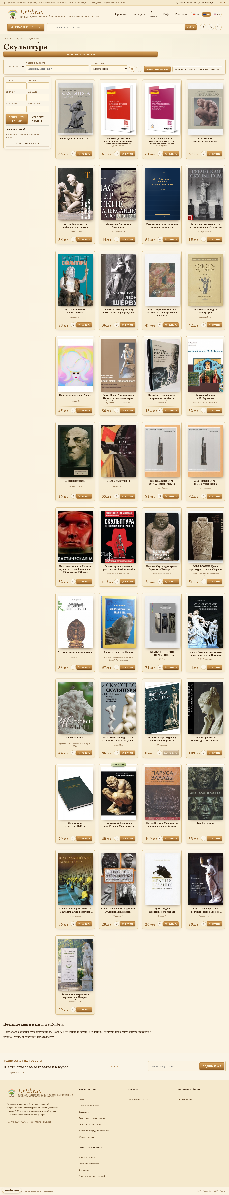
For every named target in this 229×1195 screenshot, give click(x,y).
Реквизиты (84, 1111)
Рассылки (181, 14)
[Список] (139, 69)
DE (198, 14)
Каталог (7, 38)
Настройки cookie (11, 1190)
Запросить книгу (27, 143)
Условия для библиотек (90, 1124)
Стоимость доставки (89, 1105)
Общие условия (86, 1136)
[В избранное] (73, 153)
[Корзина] (218, 27)
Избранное (84, 1169)
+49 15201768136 (187, 2)
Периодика (120, 14)
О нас (81, 1099)
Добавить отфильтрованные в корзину (198, 69)
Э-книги (153, 14)
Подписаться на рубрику (80, 54)
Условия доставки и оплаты (92, 1118)
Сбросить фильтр (38, 119)
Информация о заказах (139, 1099)
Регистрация (207, 2)
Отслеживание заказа (89, 1163)
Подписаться (212, 1066)
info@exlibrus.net (42, 1121)
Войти (222, 2)
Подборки (138, 14)
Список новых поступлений (92, 1176)
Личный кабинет (185, 1099)
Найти (190, 27)
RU (208, 14)
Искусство (19, 38)
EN (218, 14)
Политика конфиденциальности (94, 1130)
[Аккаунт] (203, 27)
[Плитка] (132, 69)
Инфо (166, 14)
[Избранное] (211, 27)
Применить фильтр (157, 69)
